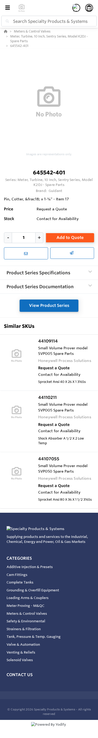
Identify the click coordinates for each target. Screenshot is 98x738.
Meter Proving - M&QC (25, 605)
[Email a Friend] (72, 253)
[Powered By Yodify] (49, 729)
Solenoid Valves (20, 660)
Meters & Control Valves (27, 613)
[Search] (6, 21)
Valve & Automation (23, 644)
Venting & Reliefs (21, 652)
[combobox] (49, 21)
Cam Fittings (17, 575)
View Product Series (49, 305)
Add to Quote (70, 237)
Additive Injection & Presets (30, 567)
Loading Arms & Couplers (28, 598)
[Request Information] (26, 253)
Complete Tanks (20, 582)
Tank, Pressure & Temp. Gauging (34, 636)
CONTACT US (20, 674)
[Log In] (76, 8)
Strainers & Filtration (24, 629)
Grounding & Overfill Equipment (33, 590)
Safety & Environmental (26, 621)
